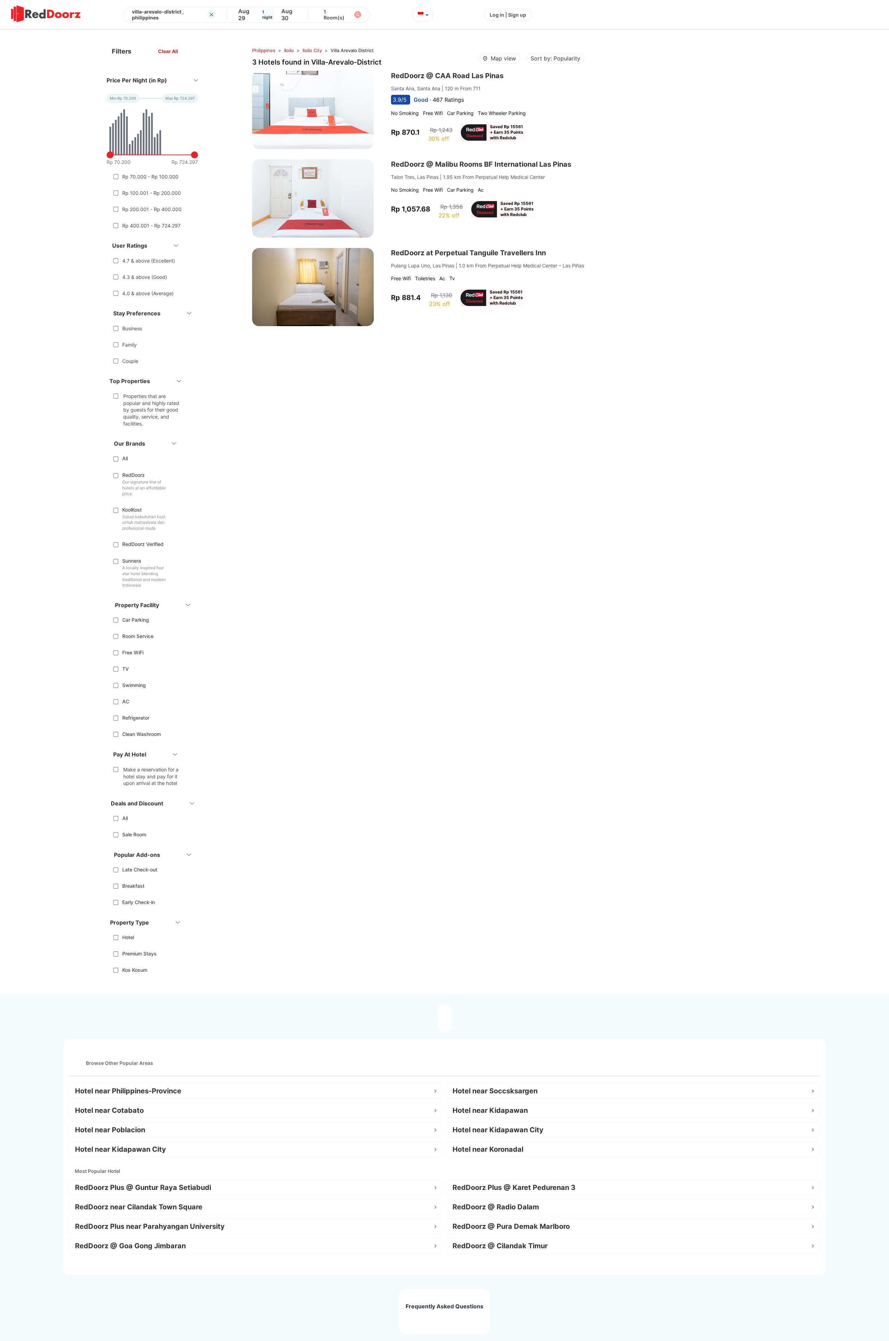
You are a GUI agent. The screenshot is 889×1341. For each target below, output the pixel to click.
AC (125, 701)
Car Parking (135, 620)
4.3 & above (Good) (144, 277)
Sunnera (131, 561)
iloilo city (312, 50)
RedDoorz (133, 475)
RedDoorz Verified (143, 544)
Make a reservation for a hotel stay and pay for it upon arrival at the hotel (150, 776)
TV (125, 669)
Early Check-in (138, 902)
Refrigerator (135, 718)
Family (129, 345)
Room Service (137, 636)
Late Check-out (139, 869)
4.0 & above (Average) (148, 293)
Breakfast (133, 886)
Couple (130, 361)
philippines (263, 50)
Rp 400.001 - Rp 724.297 (151, 226)
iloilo (289, 50)
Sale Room (134, 834)
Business (132, 328)
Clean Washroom (141, 734)
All (125, 458)
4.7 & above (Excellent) (148, 261)
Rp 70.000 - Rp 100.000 (150, 177)
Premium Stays (139, 954)
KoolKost (132, 510)
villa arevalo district (352, 50)
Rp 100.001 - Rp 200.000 (151, 193)
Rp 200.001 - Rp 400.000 (152, 209)
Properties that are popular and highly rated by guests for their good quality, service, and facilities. (151, 409)
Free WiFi (132, 652)
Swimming (134, 685)
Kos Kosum (134, 970)
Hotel (128, 937)
